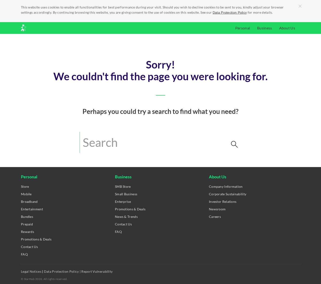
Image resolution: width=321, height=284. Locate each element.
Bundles (27, 217)
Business (264, 28)
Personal (242, 28)
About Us (287, 28)
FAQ (24, 254)
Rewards (27, 232)
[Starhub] (36, 28)
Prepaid (27, 224)
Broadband (29, 202)
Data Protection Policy (230, 12)
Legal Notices (31, 271)
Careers (215, 217)
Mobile (26, 194)
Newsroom (217, 209)
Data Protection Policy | (62, 271)
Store (25, 186)
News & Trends (126, 217)
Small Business (126, 194)
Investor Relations (222, 202)
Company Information (226, 186)
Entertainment (32, 209)
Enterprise (123, 202)
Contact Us (29, 247)
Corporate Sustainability (227, 194)
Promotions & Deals (36, 239)
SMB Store (123, 186)
